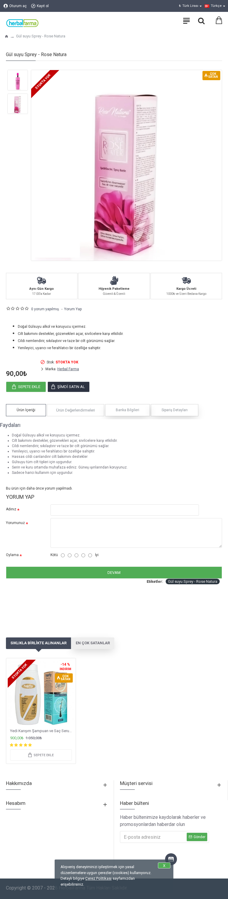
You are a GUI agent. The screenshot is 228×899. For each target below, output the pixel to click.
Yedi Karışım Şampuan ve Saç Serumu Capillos (42, 731)
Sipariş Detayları (175, 410)
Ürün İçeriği (26, 410)
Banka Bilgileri (127, 410)
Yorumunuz (15, 523)
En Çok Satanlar (93, 643)
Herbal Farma (68, 369)
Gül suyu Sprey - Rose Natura (192, 581)
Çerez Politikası (98, 878)
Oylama (12, 555)
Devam (114, 572)
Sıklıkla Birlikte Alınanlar (38, 643)
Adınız (11, 509)
